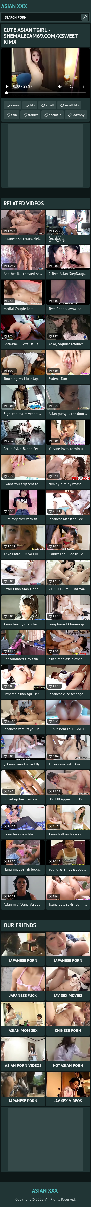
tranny (33, 115)
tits (32, 105)
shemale (55, 115)
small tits (72, 105)
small (50, 105)
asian (15, 105)
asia (14, 115)
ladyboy (78, 115)
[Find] (84, 17)
